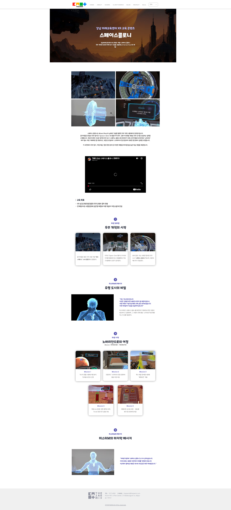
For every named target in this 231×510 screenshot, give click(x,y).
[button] (144, 5)
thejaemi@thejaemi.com (132, 493)
